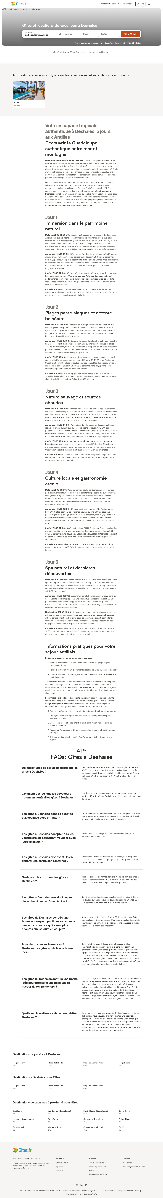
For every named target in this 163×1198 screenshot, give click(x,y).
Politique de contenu (125, 1191)
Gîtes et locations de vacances (86, 43)
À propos (59, 1167)
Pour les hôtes (128, 1163)
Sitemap (138, 1191)
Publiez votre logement (110, 4)
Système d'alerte (90, 1194)
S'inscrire (140, 4)
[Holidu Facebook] (86, 1185)
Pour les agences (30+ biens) (134, 1167)
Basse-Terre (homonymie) (115, 43)
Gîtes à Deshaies (134, 43)
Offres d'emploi (62, 1163)
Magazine (59, 1170)
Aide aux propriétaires (97, 1167)
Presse (92, 1170)
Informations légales (74, 1194)
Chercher (130, 34)
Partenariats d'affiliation (98, 1174)
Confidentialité (109, 1191)
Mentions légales (88, 1191)
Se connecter (128, 4)
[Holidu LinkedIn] (81, 1185)
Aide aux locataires (96, 1163)
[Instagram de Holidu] (77, 1185)
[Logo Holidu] (22, 4)
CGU (99, 1191)
